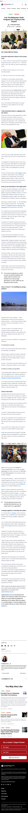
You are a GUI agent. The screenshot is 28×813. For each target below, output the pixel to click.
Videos (18, 8)
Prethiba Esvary (15, 24)
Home (2, 788)
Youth (9, 651)
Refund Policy (9, 806)
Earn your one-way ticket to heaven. (8, 781)
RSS (21, 806)
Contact (3, 799)
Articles (9, 8)
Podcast (3, 712)
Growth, (6, 651)
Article (10, 14)
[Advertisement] (14, 622)
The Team (4, 793)
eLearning (23, 8)
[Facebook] (1, 784)
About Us (3, 791)
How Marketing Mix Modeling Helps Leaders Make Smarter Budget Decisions (10, 731)
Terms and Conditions (16, 806)
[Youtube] (8, 784)
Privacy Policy (3, 806)
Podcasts (14, 8)
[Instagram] (10, 784)
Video (3, 727)
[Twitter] (3, 784)
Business (17, 14)
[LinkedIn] (6, 784)
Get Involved (4, 796)
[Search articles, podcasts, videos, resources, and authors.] (22, 4)
